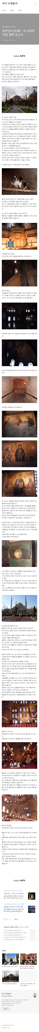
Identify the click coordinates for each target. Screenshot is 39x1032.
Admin (12, 10)
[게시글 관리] (10, 919)
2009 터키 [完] (14, 927)
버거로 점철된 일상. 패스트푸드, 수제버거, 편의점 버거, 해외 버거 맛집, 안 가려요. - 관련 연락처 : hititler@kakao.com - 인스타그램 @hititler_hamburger (15, 1002)
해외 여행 (6, 927)
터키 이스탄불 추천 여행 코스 (12, 935)
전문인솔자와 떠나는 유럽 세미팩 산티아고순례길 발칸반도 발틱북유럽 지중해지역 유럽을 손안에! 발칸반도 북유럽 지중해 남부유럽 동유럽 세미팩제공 (14, 910)
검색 (31, 3)
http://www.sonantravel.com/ (12, 904)
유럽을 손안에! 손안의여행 (13, 907)
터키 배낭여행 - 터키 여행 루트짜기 (14, 939)
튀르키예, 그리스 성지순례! (13, 893)
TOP (35, 1026)
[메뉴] (35, 3)
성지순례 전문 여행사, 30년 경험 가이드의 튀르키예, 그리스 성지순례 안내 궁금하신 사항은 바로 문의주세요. (14, 897)
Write (20, 10)
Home (4, 10)
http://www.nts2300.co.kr (11, 891)
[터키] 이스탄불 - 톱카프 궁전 (12, 930)
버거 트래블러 (10, 3)
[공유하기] (7, 919)
